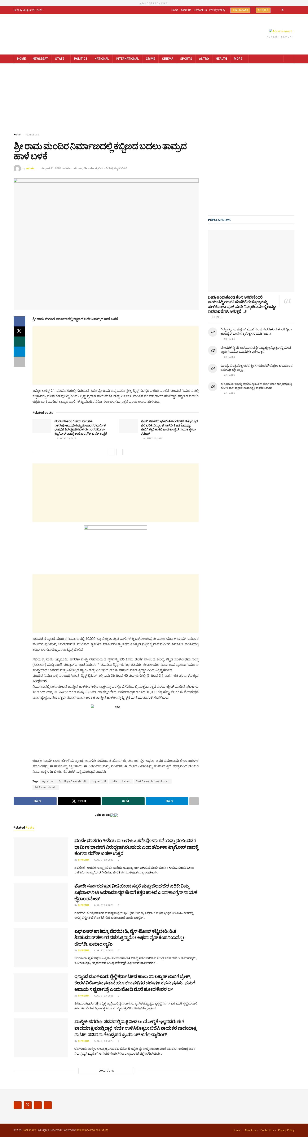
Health (221, 58)
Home (174, 10)
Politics (81, 58)
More (238, 58)
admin (30, 168)
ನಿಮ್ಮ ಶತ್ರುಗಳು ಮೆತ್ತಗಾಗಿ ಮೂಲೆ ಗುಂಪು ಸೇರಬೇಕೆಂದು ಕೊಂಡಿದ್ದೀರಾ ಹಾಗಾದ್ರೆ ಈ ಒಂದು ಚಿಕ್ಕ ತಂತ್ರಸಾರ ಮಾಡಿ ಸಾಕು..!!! (256, 331)
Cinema (167, 58)
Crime (150, 58)
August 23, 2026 (66, 438)
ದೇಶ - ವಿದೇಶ (105, 168)
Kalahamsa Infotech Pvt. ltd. (92, 1130)
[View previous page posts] (112, 452)
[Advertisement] (154, 98)
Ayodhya (48, 781)
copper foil (99, 781)
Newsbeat (40, 58)
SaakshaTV (29, 1130)
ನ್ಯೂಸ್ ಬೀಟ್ (120, 168)
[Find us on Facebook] (277, 10)
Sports (263, 10)
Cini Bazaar (240, 10)
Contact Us (200, 10)
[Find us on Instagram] (288, 10)
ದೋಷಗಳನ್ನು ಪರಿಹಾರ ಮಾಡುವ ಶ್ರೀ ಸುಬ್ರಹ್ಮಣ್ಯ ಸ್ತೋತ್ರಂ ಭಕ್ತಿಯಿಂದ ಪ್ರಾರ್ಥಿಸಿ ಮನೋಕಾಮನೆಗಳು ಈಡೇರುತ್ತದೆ (256, 350)
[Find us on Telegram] (293, 10)
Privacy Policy (217, 10)
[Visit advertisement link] (280, 31)
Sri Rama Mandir (46, 787)
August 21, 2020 (51, 168)
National (101, 58)
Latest (126, 781)
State (59, 58)
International (127, 58)
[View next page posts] (119, 452)
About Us (186, 10)
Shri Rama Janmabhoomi (153, 781)
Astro (204, 58)
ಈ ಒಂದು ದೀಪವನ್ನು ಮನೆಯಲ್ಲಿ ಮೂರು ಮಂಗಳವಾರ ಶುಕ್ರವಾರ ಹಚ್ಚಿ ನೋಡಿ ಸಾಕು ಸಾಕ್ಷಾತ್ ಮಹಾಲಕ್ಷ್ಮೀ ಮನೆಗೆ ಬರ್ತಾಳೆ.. (256, 386)
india (114, 781)
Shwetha (83, 860)
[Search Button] (289, 59)
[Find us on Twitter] (282, 10)
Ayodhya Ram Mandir (72, 781)
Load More (106, 1070)
